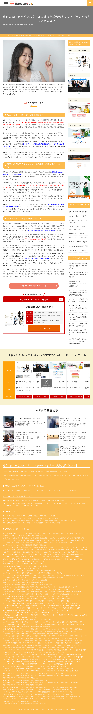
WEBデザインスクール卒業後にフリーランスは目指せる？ (19, 666)
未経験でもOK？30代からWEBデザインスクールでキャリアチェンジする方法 (25, 566)
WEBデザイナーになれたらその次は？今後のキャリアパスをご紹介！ (64, 657)
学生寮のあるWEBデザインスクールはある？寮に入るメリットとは (68, 636)
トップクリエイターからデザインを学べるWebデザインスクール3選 (22, 520)
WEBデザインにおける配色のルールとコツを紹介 (17, 575)
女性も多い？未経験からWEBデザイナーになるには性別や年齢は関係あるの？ (25, 687)
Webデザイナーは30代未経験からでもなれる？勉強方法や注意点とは (60, 606)
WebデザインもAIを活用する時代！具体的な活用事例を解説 (78, 300)
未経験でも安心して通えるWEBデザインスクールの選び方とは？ (21, 615)
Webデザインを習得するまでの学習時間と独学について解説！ (46, 578)
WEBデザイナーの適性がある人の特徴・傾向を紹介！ (18, 601)
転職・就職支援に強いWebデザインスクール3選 (16, 523)
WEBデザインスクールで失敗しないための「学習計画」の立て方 (21, 557)
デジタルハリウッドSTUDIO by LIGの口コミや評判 (78, 228)
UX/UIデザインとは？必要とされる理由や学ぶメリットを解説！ (63, 643)
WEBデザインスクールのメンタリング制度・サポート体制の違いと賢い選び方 (25, 547)
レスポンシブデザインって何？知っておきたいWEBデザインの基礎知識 (23, 650)
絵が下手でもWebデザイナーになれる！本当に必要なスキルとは (77, 265)
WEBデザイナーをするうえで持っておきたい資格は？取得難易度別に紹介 (24, 603)
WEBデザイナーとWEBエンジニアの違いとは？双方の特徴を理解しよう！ (64, 629)
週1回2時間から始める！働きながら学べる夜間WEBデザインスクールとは (24, 561)
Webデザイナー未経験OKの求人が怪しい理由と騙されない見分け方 (78, 274)
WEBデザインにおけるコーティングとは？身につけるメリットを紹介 (22, 641)
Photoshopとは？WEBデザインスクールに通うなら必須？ (19, 652)
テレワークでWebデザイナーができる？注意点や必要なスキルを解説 (61, 608)
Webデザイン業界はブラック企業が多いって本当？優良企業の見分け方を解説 (25, 592)
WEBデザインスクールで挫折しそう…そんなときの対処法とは (20, 654)
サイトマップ (25, 479)
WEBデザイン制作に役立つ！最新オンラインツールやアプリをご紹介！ (67, 650)
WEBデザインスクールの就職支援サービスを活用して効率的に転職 (54, 668)
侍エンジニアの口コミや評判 (77, 212)
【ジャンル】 (10, 511)
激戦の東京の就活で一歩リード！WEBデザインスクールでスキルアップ (55, 694)
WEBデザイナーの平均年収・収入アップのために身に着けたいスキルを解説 (24, 599)
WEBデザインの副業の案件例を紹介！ (60, 599)
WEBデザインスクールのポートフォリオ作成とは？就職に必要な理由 (77, 316)
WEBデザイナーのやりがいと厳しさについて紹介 (71, 575)
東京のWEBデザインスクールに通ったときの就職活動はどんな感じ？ (22, 685)
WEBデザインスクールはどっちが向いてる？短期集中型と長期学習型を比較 (77, 341)
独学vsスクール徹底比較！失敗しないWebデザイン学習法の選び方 (22, 559)
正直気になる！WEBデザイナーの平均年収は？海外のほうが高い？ (22, 659)
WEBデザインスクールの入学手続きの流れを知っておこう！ (20, 612)
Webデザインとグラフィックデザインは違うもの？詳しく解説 (51, 610)
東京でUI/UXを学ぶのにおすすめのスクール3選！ (18, 475)
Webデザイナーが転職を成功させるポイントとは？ (66, 594)
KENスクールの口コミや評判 (77, 242)
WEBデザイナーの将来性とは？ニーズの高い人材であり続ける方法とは (61, 654)
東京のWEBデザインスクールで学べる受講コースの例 (63, 682)
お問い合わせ (15, 479)
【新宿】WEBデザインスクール (49, 612)
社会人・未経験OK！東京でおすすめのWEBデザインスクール (26, 471)
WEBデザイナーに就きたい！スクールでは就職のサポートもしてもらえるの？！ (26, 703)
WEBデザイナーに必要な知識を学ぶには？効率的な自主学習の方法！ (64, 659)
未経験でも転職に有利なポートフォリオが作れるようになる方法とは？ (65, 624)
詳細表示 (34, 106)
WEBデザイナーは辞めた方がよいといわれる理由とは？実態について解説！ (24, 636)
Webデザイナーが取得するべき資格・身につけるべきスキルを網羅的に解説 (24, 550)
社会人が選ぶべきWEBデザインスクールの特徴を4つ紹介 (52, 601)
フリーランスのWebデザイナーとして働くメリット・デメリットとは (22, 624)
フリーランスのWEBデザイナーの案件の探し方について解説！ (20, 617)
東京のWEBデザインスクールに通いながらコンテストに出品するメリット (24, 682)
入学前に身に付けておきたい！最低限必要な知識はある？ (19, 689)
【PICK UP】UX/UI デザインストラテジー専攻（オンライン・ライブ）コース (25, 568)
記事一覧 (85, 475)
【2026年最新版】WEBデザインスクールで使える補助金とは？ (77, 332)
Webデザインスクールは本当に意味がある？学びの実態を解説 (20, 587)
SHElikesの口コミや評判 (76, 233)
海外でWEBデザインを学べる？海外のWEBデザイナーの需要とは (57, 647)
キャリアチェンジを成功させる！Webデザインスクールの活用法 (61, 557)
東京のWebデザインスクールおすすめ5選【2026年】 (26, 485)
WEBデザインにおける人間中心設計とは (14, 578)
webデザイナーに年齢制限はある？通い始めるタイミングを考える (22, 552)
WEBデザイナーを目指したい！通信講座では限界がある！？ (20, 699)
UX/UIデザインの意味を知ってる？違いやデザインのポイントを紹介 (22, 643)
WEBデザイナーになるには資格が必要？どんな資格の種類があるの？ (62, 622)
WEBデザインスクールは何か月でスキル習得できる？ (77, 324)
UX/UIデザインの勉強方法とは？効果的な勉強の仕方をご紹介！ (63, 645)
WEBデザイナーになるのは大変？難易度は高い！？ (65, 687)
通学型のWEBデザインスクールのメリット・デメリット (55, 673)
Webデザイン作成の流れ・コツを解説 (57, 589)
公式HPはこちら (44, 328)
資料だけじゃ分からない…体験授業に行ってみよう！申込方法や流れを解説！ (65, 615)
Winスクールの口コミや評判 (77, 238)
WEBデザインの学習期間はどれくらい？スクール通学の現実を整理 (68, 550)
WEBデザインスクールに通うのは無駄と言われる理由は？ (63, 671)
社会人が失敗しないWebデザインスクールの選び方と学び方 (61, 552)
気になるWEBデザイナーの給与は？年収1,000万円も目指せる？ (21, 701)
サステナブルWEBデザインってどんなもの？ (51, 652)
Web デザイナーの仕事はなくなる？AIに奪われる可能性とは (20, 606)
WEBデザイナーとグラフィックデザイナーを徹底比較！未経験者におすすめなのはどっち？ (29, 571)
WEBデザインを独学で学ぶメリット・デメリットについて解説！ (21, 622)
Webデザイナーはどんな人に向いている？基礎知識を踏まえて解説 (77, 308)
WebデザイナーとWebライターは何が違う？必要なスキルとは (20, 608)
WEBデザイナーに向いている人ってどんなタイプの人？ (19, 692)
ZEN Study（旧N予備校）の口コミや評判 (78, 221)
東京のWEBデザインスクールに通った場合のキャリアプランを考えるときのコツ (26, 680)
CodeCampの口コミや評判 (77, 250)
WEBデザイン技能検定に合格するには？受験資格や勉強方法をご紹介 (22, 631)
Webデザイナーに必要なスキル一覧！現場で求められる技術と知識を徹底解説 (77, 292)
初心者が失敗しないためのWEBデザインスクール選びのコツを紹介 (49, 596)
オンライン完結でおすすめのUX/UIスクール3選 (46, 523)
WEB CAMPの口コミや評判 (77, 216)
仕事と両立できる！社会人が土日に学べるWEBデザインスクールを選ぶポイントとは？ (27, 619)
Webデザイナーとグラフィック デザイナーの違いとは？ (64, 603)
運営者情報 (7, 479)
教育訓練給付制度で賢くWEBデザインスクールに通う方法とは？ (21, 629)
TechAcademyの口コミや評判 (78, 246)
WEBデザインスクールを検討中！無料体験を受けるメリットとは (63, 641)
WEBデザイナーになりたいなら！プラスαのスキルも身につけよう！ (22, 657)
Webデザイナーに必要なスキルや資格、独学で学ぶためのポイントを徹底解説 (25, 580)
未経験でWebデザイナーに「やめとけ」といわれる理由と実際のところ (77, 283)
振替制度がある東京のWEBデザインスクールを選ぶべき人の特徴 (57, 675)
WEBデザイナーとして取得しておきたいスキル (16, 633)
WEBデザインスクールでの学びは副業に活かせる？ (17, 668)
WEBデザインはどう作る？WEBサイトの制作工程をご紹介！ (50, 633)
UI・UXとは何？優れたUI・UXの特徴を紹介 (15, 596)
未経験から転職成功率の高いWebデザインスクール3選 (60, 520)
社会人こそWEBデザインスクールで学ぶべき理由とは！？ (55, 689)
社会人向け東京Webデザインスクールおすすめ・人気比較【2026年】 (40, 465)
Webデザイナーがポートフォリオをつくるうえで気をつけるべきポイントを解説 (25, 594)
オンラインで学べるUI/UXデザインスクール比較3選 (48, 475)
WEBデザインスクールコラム (73, 475)
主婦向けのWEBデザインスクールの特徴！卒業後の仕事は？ (20, 664)
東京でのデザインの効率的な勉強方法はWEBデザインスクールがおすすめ (59, 696)
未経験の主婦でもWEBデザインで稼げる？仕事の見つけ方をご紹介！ (22, 645)
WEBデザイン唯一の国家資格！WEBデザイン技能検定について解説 (22, 638)
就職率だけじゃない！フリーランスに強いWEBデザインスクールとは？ (23, 564)
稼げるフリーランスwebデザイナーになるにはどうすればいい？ (68, 547)
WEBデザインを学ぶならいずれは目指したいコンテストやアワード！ (64, 638)
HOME (5, 471)
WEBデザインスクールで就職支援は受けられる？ (53, 666)
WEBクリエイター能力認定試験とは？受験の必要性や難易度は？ (21, 661)
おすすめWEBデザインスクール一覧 (33, 286)
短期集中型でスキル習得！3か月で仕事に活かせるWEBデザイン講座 (63, 559)
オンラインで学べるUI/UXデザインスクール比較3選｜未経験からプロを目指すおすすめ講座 (29, 516)
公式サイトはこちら (24, 396)
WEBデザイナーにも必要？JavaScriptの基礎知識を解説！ (19, 647)
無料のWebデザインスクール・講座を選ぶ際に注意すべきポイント (60, 587)
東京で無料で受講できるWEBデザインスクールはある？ (19, 696)
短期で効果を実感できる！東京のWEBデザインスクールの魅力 (55, 692)
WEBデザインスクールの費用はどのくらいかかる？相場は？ (57, 699)
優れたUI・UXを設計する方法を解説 (44, 575)
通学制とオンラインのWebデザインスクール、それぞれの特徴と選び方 (23, 582)
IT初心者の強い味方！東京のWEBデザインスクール (17, 694)
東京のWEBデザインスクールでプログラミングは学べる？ (19, 675)
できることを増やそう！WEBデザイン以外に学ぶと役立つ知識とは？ (62, 661)
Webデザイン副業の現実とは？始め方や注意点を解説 (65, 592)
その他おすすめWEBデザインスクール (56, 471)
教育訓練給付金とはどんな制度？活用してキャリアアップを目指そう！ (23, 589)
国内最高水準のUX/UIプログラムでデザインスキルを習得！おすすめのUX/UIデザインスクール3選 (30, 518)
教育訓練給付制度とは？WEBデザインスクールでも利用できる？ (63, 631)
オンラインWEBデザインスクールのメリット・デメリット (19, 673)
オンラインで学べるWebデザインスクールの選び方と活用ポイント (22, 554)
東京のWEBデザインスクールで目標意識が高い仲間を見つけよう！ (22, 678)
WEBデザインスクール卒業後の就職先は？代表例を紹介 (56, 664)
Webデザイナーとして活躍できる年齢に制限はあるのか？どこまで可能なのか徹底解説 (27, 584)
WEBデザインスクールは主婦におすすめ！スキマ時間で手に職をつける (23, 671)
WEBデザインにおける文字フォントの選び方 (49, 573)
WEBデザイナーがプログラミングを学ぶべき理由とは (18, 573)
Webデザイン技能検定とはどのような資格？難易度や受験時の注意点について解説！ (27, 626)
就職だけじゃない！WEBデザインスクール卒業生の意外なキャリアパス (64, 554)
